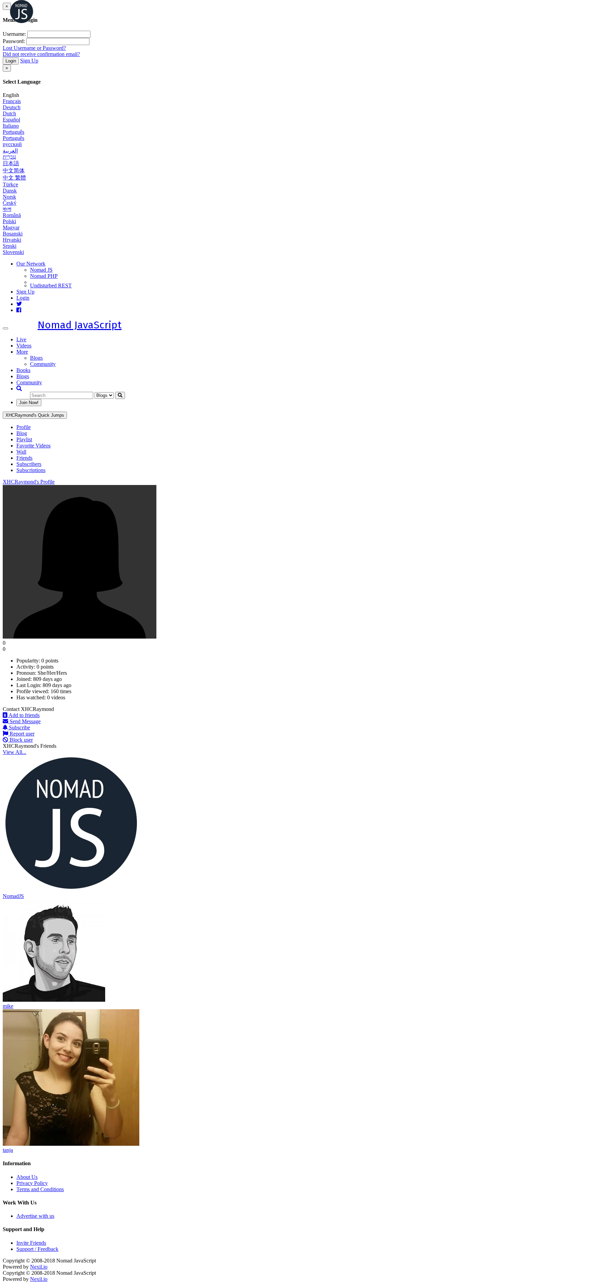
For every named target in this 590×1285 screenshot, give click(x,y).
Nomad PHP (44, 276)
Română (12, 215)
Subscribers (28, 464)
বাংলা (7, 209)
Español (11, 120)
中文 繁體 (14, 178)
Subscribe (19, 727)
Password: (14, 41)
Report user (21, 734)
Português (13, 132)
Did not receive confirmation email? (41, 54)
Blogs (36, 358)
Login (10, 60)
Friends (24, 458)
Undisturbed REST (51, 285)
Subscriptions (30, 470)
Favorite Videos (33, 445)
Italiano (11, 126)
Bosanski (13, 234)
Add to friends (24, 715)
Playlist (24, 439)
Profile (23, 427)
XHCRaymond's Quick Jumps (34, 415)
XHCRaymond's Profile (29, 482)
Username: (14, 34)
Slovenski (13, 252)
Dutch (9, 113)
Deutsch (11, 107)
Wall (21, 452)
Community (43, 364)
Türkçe (10, 184)
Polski (9, 221)
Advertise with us (35, 1216)
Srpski (9, 246)
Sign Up (29, 60)
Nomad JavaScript (80, 325)
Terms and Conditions (40, 1189)
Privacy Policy (32, 1183)
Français (12, 101)
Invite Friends (31, 1243)
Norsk (9, 197)
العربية (10, 151)
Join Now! (29, 402)
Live (21, 339)
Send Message (24, 721)
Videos (23, 345)
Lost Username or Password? (34, 48)
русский (12, 144)
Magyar (11, 227)
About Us (27, 1177)
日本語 (11, 163)
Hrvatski (12, 240)
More (22, 352)
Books (23, 370)
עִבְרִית (9, 157)
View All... (14, 752)
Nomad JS (41, 270)
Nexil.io (38, 1267)
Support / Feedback (37, 1249)
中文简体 (14, 170)
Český (9, 203)
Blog (21, 433)
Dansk (10, 191)
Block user (20, 740)
